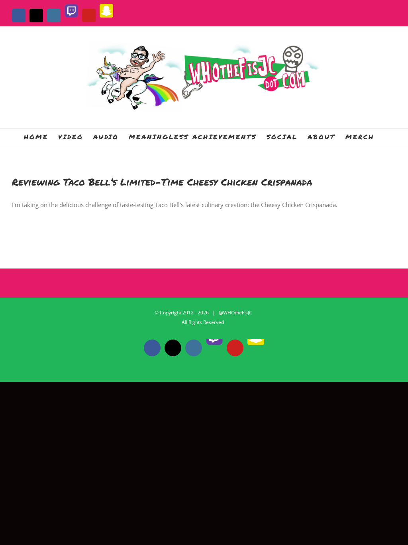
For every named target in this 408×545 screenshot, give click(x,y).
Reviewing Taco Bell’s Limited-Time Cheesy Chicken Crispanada (162, 182)
